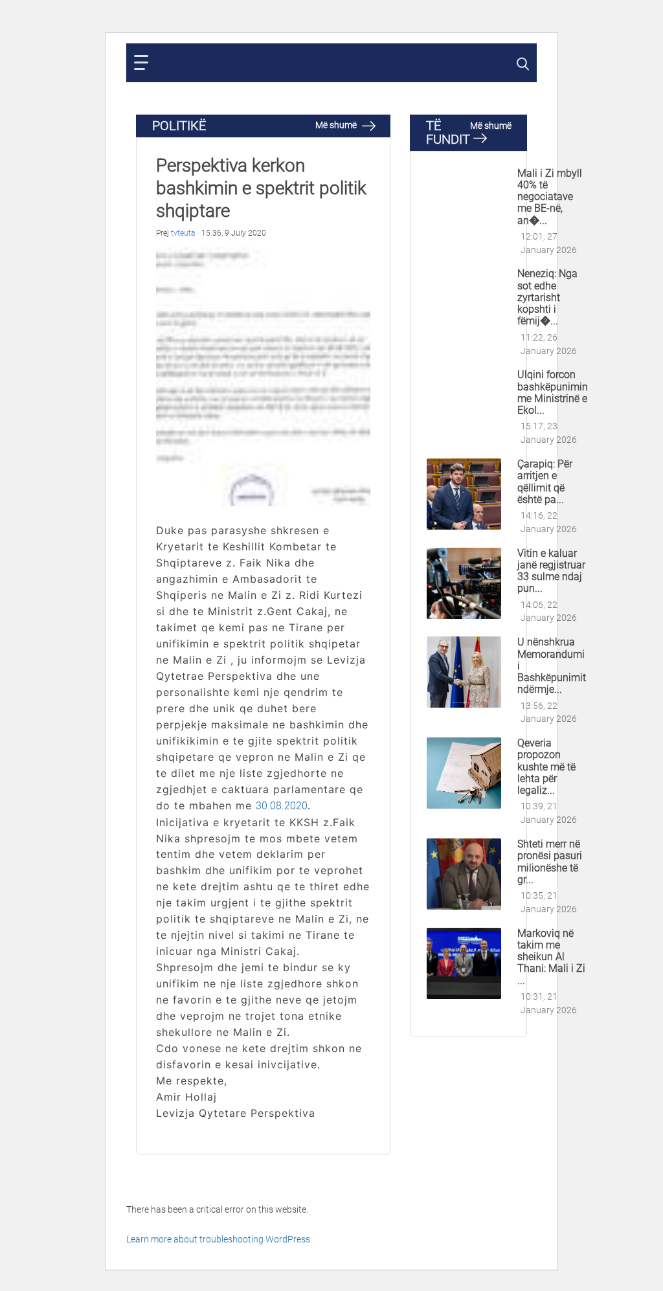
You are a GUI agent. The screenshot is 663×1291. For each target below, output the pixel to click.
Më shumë (337, 125)
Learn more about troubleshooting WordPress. (219, 1239)
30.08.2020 (282, 806)
